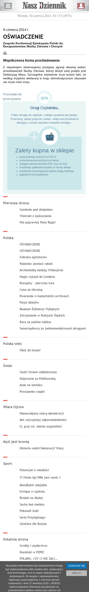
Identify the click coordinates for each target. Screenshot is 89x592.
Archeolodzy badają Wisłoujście (41, 270)
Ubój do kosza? (30, 350)
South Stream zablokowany (38, 372)
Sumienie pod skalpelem (36, 209)
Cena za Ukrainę (31, 289)
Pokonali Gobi (29, 511)
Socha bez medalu (32, 504)
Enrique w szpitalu (32, 491)
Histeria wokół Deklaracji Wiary (42, 448)
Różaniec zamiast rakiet (36, 264)
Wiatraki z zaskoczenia (35, 216)
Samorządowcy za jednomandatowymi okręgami (53, 328)
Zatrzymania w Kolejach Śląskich (42, 315)
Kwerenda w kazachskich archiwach (44, 296)
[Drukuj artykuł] (4, 53)
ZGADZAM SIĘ (76, 565)
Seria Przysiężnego (32, 517)
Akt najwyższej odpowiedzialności (43, 420)
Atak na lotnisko (31, 385)
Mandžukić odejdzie (33, 485)
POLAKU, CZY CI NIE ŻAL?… (39, 558)
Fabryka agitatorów (33, 257)
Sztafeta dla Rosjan (33, 524)
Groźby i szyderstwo (33, 545)
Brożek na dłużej (31, 498)
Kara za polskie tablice (35, 322)
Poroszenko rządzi (32, 391)
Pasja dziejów (29, 302)
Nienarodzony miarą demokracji (42, 413)
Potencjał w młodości (34, 470)
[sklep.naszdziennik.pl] (44, 136)
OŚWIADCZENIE (30, 244)
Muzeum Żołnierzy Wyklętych (39, 309)
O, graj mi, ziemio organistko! (41, 426)
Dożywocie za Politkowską (37, 378)
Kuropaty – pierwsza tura (37, 283)
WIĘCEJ (76, 573)
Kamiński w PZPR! (32, 552)
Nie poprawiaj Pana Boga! (38, 222)
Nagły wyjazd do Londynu (37, 276)
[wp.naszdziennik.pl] (44, 6)
